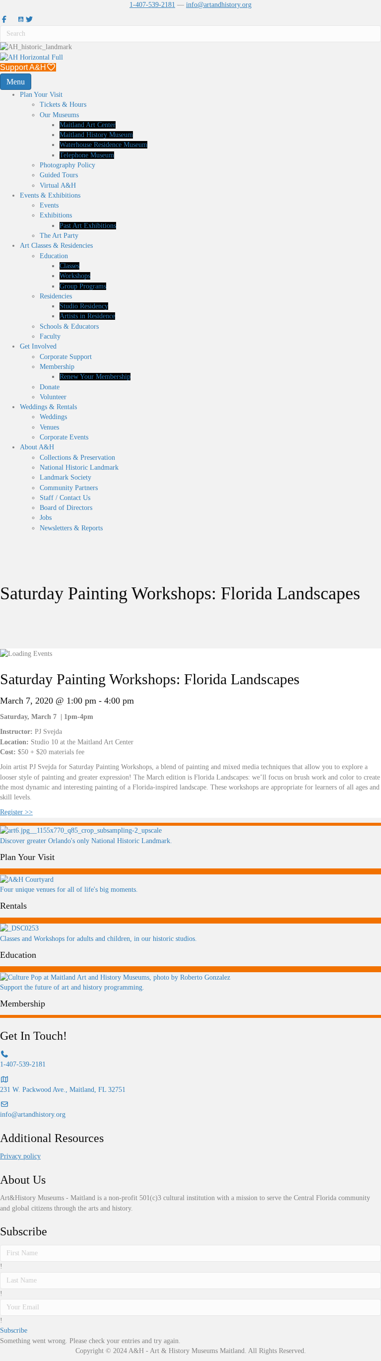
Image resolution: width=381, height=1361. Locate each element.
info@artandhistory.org (219, 4)
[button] (13, 1330)
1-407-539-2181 (152, 4)
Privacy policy (20, 1156)
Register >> (16, 812)
